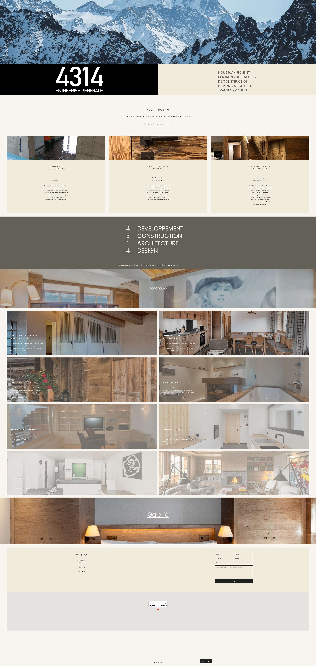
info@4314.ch (295, 5)
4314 (8, 4)
